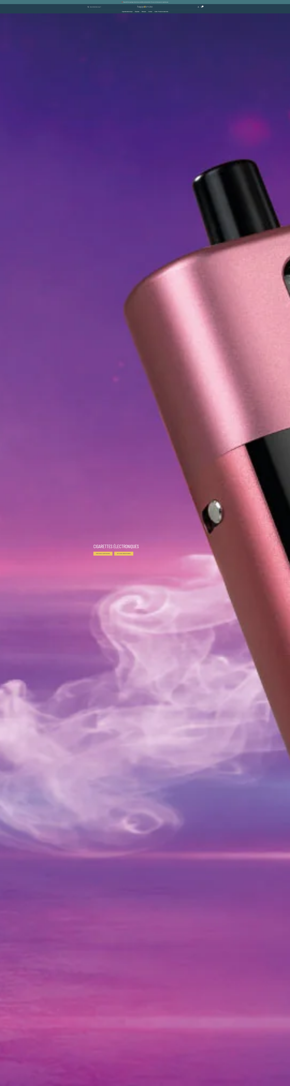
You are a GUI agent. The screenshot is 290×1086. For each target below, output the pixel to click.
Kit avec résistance (124, 553)
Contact (150, 11)
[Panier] (201, 7)
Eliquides (137, 11)
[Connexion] (198, 7)
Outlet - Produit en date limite (161, 11)
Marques (144, 11)
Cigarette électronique (127, 11)
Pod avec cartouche (103, 553)
